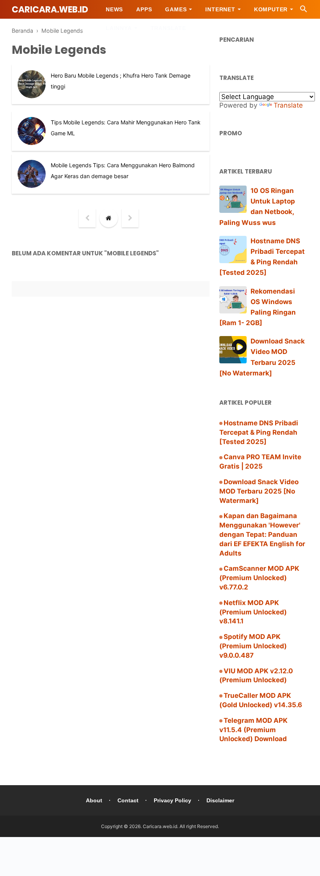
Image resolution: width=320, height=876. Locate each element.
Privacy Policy (172, 800)
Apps (144, 9)
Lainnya (119, 28)
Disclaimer (220, 800)
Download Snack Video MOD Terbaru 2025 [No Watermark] (259, 491)
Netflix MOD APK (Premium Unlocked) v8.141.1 (253, 612)
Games (176, 9)
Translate (168, 28)
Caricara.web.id (50, 10)
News (114, 9)
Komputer (271, 9)
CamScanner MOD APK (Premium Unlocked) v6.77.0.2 (259, 578)
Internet (220, 9)
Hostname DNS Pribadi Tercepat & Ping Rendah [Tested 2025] (258, 432)
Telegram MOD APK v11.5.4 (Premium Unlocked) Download (253, 730)
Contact (128, 800)
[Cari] (303, 11)
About (94, 800)
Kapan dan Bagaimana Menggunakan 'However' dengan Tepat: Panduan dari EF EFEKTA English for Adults (262, 534)
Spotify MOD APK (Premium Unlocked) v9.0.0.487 (253, 646)
